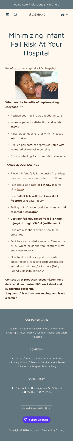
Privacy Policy (19, 362)
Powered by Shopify (53, 429)
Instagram (39, 387)
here (20, 189)
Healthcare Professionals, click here (36, 4)
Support (14, 328)
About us (17, 358)
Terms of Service (40, 362)
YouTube (47, 392)
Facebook (21, 387)
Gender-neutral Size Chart (52, 332)
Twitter (31, 392)
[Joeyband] (36, 14)
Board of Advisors (35, 358)
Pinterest (57, 387)
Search (38, 336)
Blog (53, 366)
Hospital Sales (39, 366)
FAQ (47, 328)
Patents (24, 366)
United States (34, 408)
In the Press (55, 358)
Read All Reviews (31, 328)
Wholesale (59, 362)
